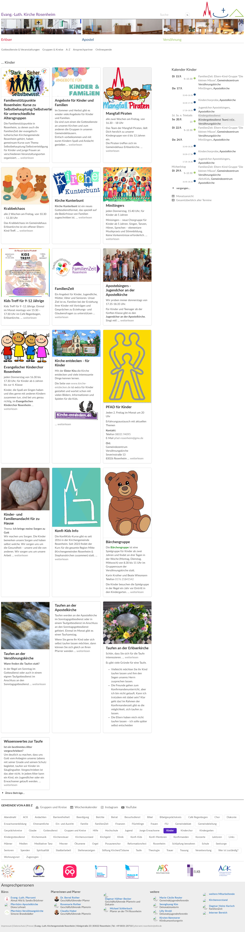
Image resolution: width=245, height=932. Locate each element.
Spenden (25, 850)
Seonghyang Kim (169, 904)
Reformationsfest (137, 844)
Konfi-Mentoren (158, 837)
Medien (23, 844)
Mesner (63, 844)
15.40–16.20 (188, 95)
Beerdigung (82, 817)
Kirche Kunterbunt (69, 200)
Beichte (100, 817)
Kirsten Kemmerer (170, 918)
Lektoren (217, 837)
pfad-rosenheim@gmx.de (128, 438)
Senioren (9, 850)
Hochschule (111, 830)
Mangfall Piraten (119, 113)
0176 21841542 (124, 579)
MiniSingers (115, 205)
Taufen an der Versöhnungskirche (19, 656)
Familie (84, 824)
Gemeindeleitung (207, 824)
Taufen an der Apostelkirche (65, 608)
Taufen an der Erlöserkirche (127, 648)
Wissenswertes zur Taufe (23, 741)
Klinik (120, 837)
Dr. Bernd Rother (70, 898)
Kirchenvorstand (84, 837)
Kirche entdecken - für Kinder (72, 363)
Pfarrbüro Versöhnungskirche (27, 911)
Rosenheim (159, 844)
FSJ (166, 824)
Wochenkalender (86, 807)
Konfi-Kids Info (66, 531)
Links (231, 837)
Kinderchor (187, 830)
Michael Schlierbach (121, 908)
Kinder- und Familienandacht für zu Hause (22, 519)
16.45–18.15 (188, 182)
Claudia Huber (68, 911)
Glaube (32, 830)
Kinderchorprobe (208, 100)
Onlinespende (104, 49)
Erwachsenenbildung (15, 824)
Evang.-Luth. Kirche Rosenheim (28, 15)
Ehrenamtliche (41, 824)
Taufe (139, 850)
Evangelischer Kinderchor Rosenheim (23, 369)
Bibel (150, 817)
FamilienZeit (64, 289)
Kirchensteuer (60, 837)
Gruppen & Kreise (52, 49)
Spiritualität (43, 850)
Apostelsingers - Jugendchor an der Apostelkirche (120, 290)
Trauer (169, 850)
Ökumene (79, 844)
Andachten (40, 817)
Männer (8, 844)
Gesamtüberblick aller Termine (194, 200)
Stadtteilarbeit (63, 850)
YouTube (131, 807)
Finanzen (120, 824)
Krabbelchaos (14, 208)
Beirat (114, 817)
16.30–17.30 (188, 103)
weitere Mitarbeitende (222, 894)
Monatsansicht (185, 196)
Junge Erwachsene (149, 830)
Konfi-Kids (136, 837)
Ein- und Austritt (65, 824)
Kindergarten (207, 830)
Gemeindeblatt (183, 824)
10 (191, 121)
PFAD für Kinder (119, 407)
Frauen (154, 824)
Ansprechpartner (83, 49)
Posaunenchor (113, 844)
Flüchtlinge (138, 824)
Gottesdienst (50, 830)
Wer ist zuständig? (228, 850)
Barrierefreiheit (61, 817)
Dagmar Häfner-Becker (118, 899)
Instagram (111, 807)
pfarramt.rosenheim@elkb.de (148, 926)
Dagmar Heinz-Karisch (221, 906)
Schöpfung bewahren (183, 844)
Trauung (184, 850)
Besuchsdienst (132, 817)
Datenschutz (19, 926)
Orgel (95, 844)
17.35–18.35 (188, 110)
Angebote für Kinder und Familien (74, 103)
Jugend (128, 830)
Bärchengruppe (118, 542)
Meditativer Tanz (43, 844)
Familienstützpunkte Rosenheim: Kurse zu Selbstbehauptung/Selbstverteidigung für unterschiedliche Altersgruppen (25, 109)
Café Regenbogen (198, 817)
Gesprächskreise (13, 830)
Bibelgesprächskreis (171, 817)
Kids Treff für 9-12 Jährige (24, 301)
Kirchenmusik (39, 837)
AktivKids (204, 179)
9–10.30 (188, 78)
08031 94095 (123, 434)
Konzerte (200, 837)
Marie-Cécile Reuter (171, 898)
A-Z (68, 49)
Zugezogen (32, 857)
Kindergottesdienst (209, 115)
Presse (30, 926)
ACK (25, 817)
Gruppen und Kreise (53, 807)
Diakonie (231, 817)
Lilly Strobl (166, 911)
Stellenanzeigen (86, 850)
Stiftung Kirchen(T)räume (115, 850)
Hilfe (95, 830)
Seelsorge (221, 844)
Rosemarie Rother (70, 904)
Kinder (170, 830)
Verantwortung (203, 850)
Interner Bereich (218, 913)
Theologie (154, 850)
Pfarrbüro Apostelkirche (24, 904)
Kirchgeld (105, 837)
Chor (217, 817)
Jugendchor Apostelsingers (214, 107)
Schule (205, 844)
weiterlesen (27, 158)
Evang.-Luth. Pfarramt (23, 898)
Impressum (6, 926)
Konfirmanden (181, 837)
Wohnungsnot (12, 857)
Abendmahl (10, 817)
